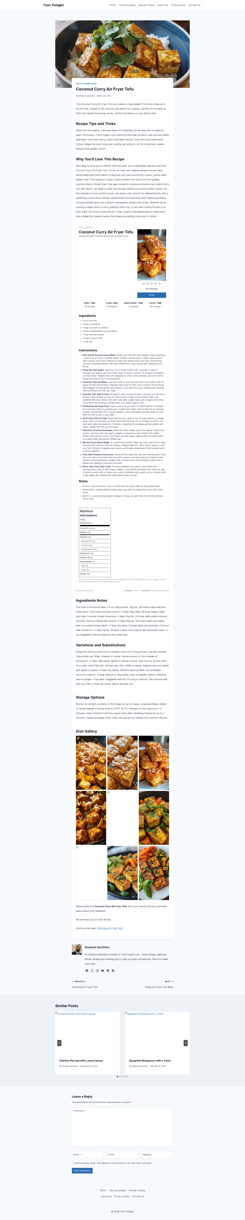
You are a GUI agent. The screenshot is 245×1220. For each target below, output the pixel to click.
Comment (79, 1110)
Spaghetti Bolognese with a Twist (150, 1060)
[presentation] (87, 1033)
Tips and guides (127, 5)
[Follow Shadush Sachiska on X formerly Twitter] (92, 970)
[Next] (186, 1043)
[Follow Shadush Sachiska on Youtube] (102, 970)
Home (112, 5)
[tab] (117, 1076)
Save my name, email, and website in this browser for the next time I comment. (113, 1163)
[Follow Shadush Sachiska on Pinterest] (113, 970)
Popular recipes (146, 5)
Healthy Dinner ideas (86, 84)
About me (163, 5)
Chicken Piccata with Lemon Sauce (81, 1060)
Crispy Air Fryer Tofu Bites (159, 984)
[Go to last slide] (59, 1043)
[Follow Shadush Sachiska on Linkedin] (108, 970)
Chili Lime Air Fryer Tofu (110, 928)
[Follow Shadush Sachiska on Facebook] (87, 970)
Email (111, 1154)
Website (147, 1154)
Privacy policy (178, 5)
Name (77, 1154)
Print (151, 295)
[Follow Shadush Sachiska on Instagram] (97, 970)
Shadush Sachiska (86, 96)
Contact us (194, 5)
